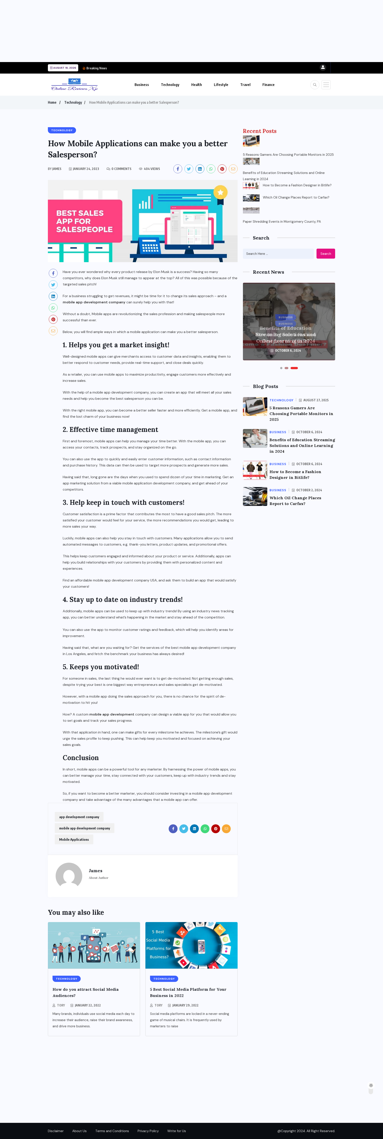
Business (142, 84)
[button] (281, 368)
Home (52, 102)
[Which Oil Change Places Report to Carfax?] (251, 197)
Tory (61, 1005)
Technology (170, 84)
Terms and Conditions (112, 1131)
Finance (268, 84)
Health (196, 84)
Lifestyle (221, 84)
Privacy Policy (148, 1131)
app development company (79, 817)
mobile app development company (94, 302)
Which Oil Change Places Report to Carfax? (296, 197)
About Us (79, 1131)
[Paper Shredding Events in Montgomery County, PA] (251, 209)
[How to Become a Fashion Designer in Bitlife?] (251, 185)
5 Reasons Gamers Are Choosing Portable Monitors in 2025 (288, 154)
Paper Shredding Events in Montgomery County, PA (282, 221)
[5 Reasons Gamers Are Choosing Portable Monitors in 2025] (251, 140)
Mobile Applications (74, 839)
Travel (245, 84)
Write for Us (176, 1131)
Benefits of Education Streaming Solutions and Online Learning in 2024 (284, 176)
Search (325, 254)
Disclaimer (56, 1131)
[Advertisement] (133, 31)
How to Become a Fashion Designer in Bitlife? (142, 68)
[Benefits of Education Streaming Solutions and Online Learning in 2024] (251, 161)
